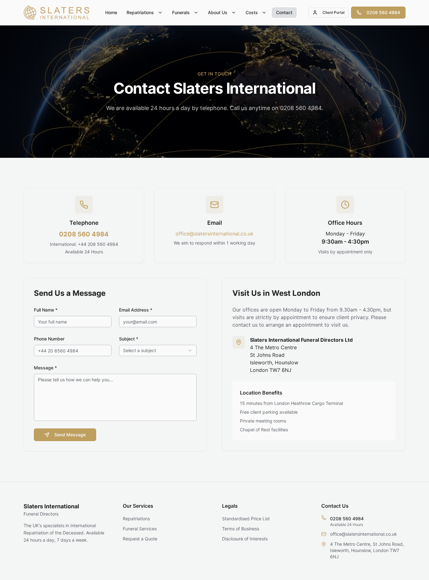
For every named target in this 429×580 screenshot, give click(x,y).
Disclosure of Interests (245, 538)
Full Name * (45, 309)
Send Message (70, 434)
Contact (284, 12)
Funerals (181, 12)
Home (111, 12)
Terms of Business (240, 528)
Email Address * (135, 309)
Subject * (128, 338)
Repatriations (140, 12)
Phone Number (49, 338)
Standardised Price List (246, 518)
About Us (217, 12)
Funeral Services (140, 528)
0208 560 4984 (383, 12)
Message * (45, 367)
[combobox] (158, 350)
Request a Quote (140, 538)
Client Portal (334, 12)
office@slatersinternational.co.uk (214, 233)
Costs (252, 12)
